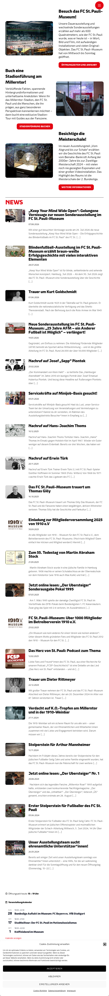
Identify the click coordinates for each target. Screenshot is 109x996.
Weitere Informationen (76, 187)
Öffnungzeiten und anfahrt (79, 65)
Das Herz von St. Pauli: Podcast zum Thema (65, 651)
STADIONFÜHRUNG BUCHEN (35, 126)
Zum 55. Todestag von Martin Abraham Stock (62, 555)
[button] (104, 944)
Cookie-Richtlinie (40, 991)
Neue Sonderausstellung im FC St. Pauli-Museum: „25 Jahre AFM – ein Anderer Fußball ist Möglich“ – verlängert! (62, 328)
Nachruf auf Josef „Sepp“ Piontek (57, 361)
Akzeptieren (54, 968)
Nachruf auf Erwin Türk (48, 458)
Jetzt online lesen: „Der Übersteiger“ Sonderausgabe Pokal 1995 (60, 587)
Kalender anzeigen (13, 938)
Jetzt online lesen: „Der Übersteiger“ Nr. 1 (64, 773)
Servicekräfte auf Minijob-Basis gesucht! (63, 393)
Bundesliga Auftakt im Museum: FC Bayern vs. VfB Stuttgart (49, 913)
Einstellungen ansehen (54, 984)
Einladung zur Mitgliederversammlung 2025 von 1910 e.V (65, 522)
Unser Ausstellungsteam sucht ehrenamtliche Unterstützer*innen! (58, 844)
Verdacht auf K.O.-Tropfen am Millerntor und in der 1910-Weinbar (63, 710)
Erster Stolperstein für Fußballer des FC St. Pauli (65, 808)
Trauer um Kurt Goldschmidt (53, 292)
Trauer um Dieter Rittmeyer (52, 679)
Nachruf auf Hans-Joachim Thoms (57, 426)
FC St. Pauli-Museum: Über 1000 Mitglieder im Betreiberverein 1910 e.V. (65, 620)
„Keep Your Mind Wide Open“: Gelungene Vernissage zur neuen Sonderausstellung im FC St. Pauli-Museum (65, 215)
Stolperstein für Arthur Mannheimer (59, 745)
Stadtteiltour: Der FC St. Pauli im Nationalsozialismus (45, 922)
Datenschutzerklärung (57, 991)
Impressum (71, 991)
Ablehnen (54, 976)
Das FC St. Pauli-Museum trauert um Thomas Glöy (59, 489)
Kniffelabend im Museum (29, 931)
